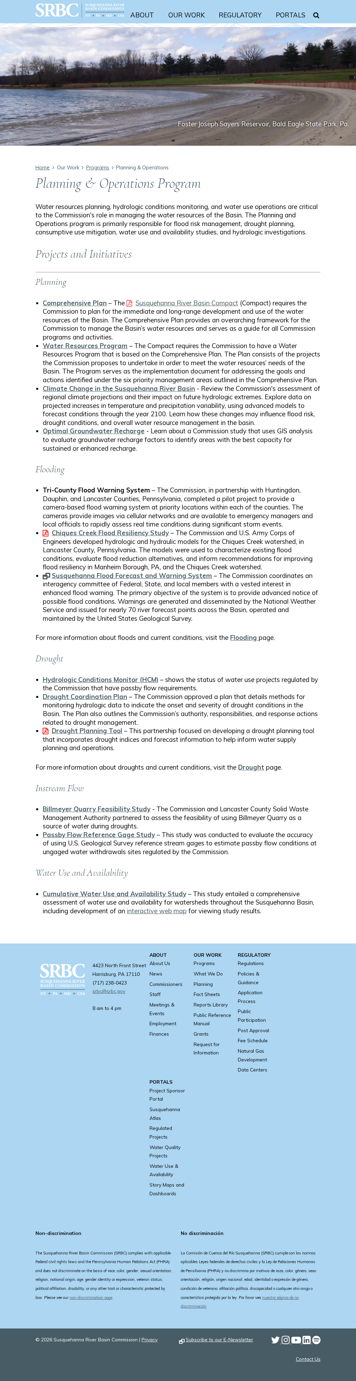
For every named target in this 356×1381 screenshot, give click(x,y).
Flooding (244, 637)
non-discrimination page (91, 1297)
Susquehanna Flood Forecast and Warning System (132, 575)
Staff (155, 994)
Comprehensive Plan (75, 303)
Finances (159, 1034)
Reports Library (211, 1004)
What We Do (208, 974)
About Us (159, 963)
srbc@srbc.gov (108, 991)
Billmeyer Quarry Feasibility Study (97, 809)
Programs (97, 167)
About (142, 15)
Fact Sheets (207, 994)
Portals (290, 15)
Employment (162, 1023)
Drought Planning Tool (87, 730)
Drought (251, 767)
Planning (203, 984)
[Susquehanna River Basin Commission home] (79, 19)
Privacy (149, 1339)
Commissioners (166, 984)
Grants (201, 1034)
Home (42, 167)
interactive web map (157, 911)
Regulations (251, 963)
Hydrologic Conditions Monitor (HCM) (101, 679)
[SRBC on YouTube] (296, 1341)
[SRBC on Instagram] (286, 1341)
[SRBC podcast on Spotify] (316, 1341)
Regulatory (240, 15)
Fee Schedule (253, 1040)
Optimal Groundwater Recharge (94, 431)
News (155, 974)
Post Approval (253, 1030)
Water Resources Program (85, 346)
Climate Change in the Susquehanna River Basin (119, 388)
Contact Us (308, 1359)
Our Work (186, 15)
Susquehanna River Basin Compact (187, 303)
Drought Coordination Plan (85, 696)
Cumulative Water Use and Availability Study (114, 894)
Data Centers (252, 1070)
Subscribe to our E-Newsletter (219, 1339)
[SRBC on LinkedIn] (307, 1341)
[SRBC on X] (276, 1341)
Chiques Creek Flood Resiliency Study (110, 533)
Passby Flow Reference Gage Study (99, 834)
